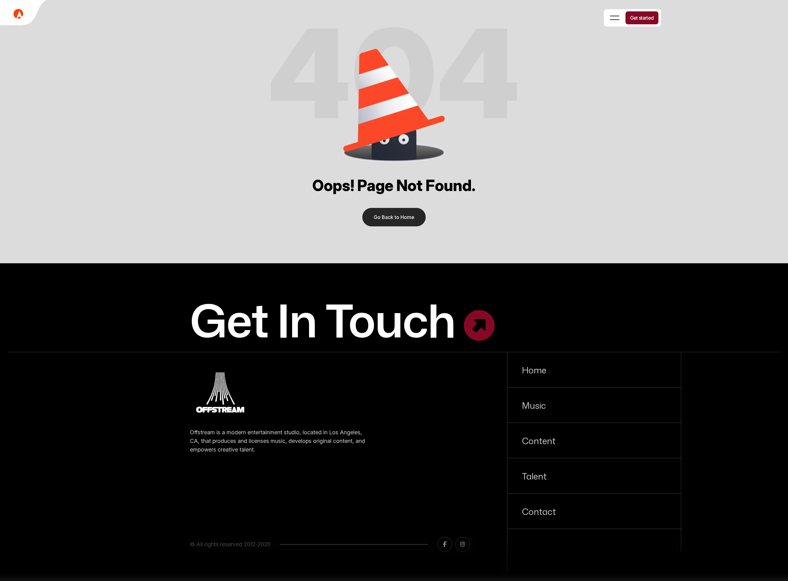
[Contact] (594, 511)
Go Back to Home (394, 217)
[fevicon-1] (24, 14)
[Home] (594, 369)
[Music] (594, 405)
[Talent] (594, 475)
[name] (220, 394)
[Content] (594, 440)
